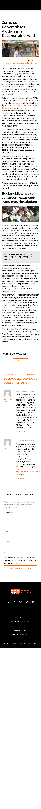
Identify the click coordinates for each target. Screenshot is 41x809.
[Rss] (8, 602)
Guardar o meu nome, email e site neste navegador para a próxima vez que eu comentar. (20, 560)
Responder (21, 432)
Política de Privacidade (20, 634)
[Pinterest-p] (27, 602)
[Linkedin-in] (33, 602)
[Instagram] (20, 602)
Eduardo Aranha (21, 61)
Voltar (20, 360)
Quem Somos (20, 618)
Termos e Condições (20, 631)
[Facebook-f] (14, 602)
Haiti (11, 65)
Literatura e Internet (17, 63)
